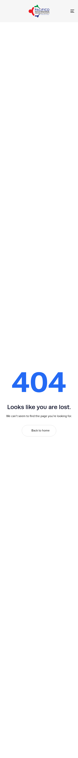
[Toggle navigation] (62, 11)
